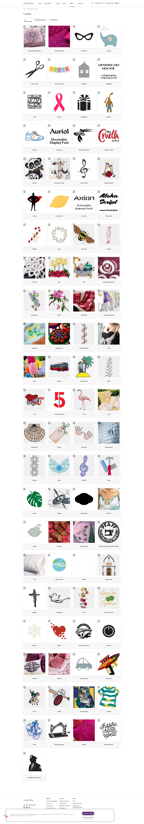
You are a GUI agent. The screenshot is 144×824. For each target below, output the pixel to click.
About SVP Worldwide (51, 801)
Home (39, 3)
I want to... (80, 3)
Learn (64, 3)
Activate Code (63, 803)
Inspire (58, 3)
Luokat (36, 9)
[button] (39, 4)
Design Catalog (30, 9)
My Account (62, 808)
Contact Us (49, 803)
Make (71, 3)
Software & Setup (77, 803)
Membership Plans (64, 801)
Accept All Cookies (88, 813)
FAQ (74, 801)
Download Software (64, 805)
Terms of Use (49, 805)
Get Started (47, 3)
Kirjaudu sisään (109, 3)
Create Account (99, 3)
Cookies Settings (88, 817)
